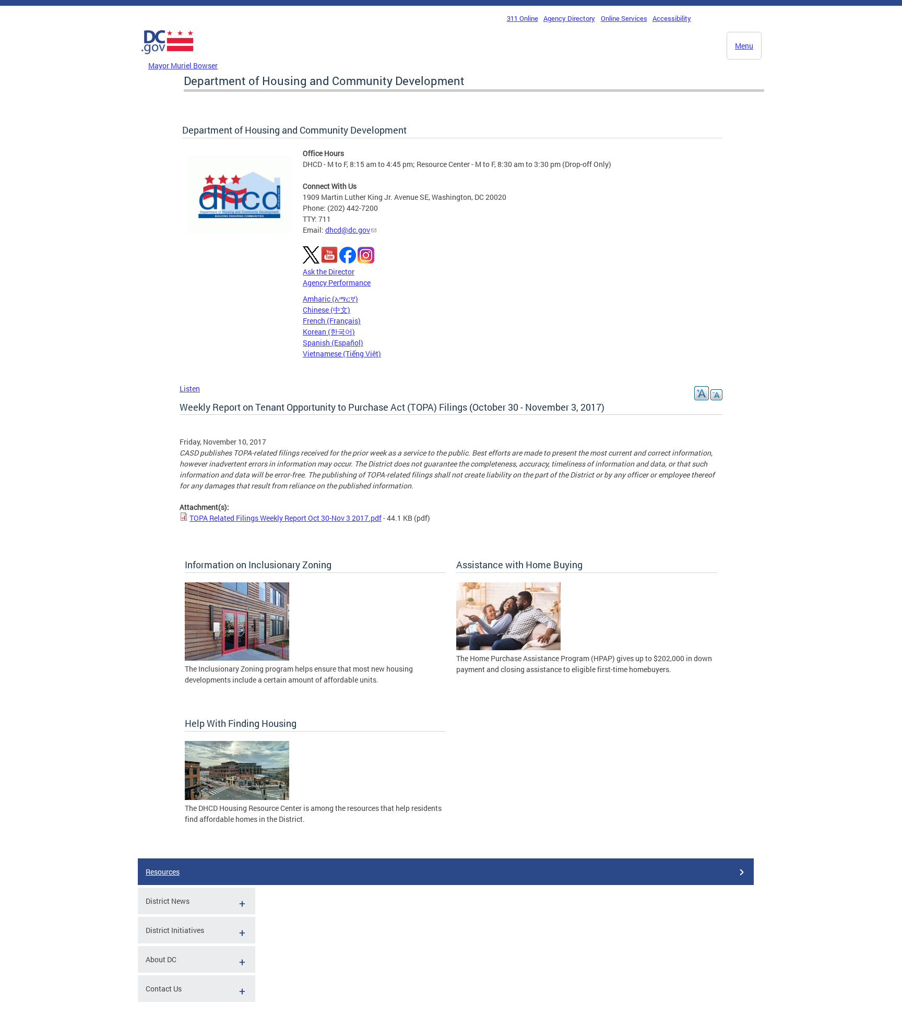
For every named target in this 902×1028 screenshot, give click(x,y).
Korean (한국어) (329, 332)
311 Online (522, 18)
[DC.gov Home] (167, 57)
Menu (744, 46)
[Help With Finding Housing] (237, 797)
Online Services (624, 18)
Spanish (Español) (333, 343)
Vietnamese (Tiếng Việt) (342, 353)
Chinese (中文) (326, 310)
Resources (163, 872)
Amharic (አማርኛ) (330, 299)
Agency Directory (569, 18)
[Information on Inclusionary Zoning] (237, 658)
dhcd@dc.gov (347, 230)
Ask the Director (328, 272)
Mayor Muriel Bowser (183, 65)
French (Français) (332, 321)
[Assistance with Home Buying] (508, 647)
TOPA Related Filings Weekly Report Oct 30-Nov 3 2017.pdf (285, 518)
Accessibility (671, 18)
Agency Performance (337, 283)
